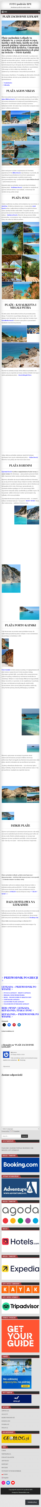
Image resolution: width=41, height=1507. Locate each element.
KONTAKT (5, 1464)
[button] (6, 117)
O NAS (4, 1450)
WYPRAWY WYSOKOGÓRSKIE (11, 1471)
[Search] (39, 12)
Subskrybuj (32, 1502)
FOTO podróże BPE (20, 4)
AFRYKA (4, 1411)
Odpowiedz (6, 1066)
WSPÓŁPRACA (6, 1454)
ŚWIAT (4, 1428)
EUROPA (4, 1421)
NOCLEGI (5, 1467)
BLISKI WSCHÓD (7, 1417)
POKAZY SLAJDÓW (8, 1457)
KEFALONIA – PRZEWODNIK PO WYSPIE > (20, 1015)
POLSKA (4, 1424)
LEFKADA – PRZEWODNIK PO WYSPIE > (19, 988)
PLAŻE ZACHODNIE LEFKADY (21, 16)
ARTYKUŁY (5, 1460)
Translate (16, 1131)
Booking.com (34, 917)
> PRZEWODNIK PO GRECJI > (20, 979)
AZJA (3, 1414)
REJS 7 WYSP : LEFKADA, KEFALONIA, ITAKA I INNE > (18, 1009)
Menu (5, 12)
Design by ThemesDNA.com (20, 1492)
